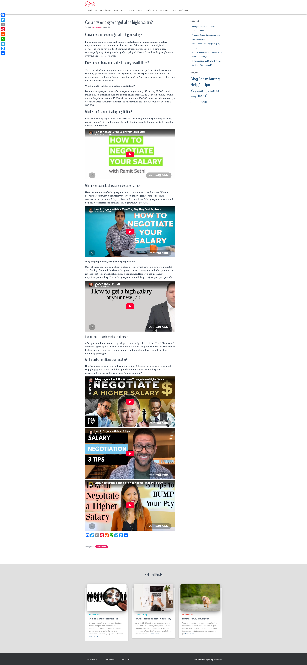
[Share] (2, 53)
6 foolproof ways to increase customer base (103, 618)
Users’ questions (135, 10)
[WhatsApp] (2, 39)
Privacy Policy (93, 659)
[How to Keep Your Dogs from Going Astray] (200, 597)
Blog (173, 10)
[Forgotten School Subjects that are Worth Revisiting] (153, 597)
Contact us (183, 10)
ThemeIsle (217, 660)
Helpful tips (119, 10)
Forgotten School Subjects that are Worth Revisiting (153, 618)
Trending (164, 10)
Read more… (94, 636)
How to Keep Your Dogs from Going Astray (196, 618)
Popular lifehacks (103, 10)
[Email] (2, 24)
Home (89, 10)
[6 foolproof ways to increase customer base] (107, 597)
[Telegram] (2, 43)
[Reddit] (2, 34)
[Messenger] (2, 48)
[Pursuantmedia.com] (90, 4)
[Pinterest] (2, 29)
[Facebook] (2, 14)
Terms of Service (109, 659)
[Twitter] (2, 19)
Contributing (151, 10)
